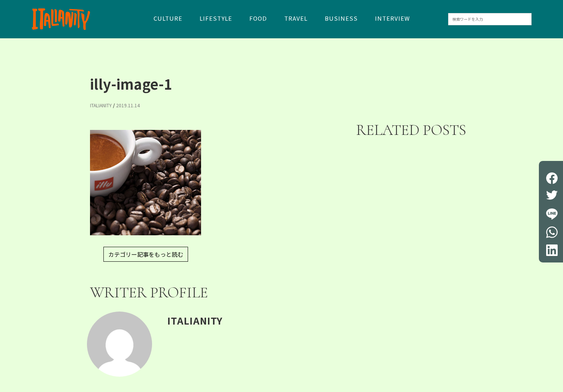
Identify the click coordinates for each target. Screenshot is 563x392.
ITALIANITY (101, 105)
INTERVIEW (392, 19)
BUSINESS (341, 19)
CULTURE (168, 19)
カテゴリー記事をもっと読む (145, 254)
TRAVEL (296, 19)
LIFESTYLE (216, 19)
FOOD (258, 19)
